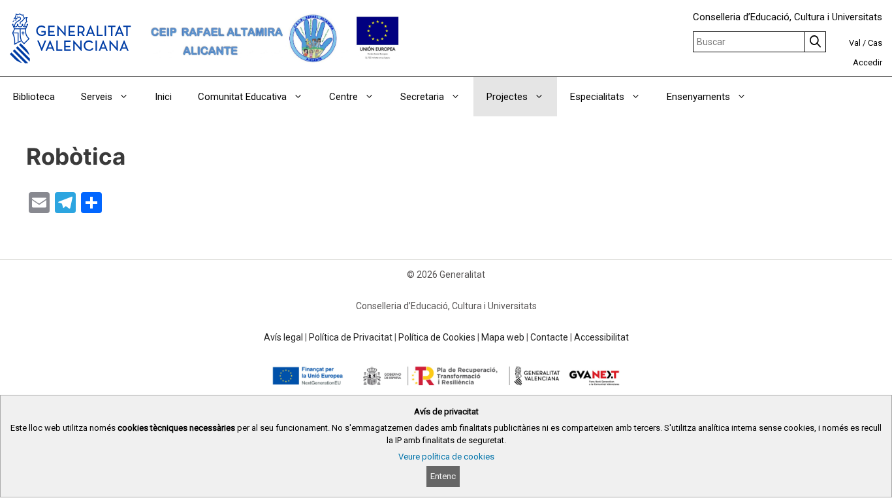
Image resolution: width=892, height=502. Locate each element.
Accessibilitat (601, 337)
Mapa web (502, 337)
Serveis (96, 97)
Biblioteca (34, 97)
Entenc (443, 476)
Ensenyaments (698, 97)
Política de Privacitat (350, 337)
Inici (163, 97)
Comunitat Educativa (242, 97)
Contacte (549, 337)
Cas (875, 43)
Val (855, 43)
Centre (343, 97)
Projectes (507, 97)
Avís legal (283, 337)
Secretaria (422, 97)
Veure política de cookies (446, 456)
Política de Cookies (436, 337)
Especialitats (597, 97)
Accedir (867, 62)
